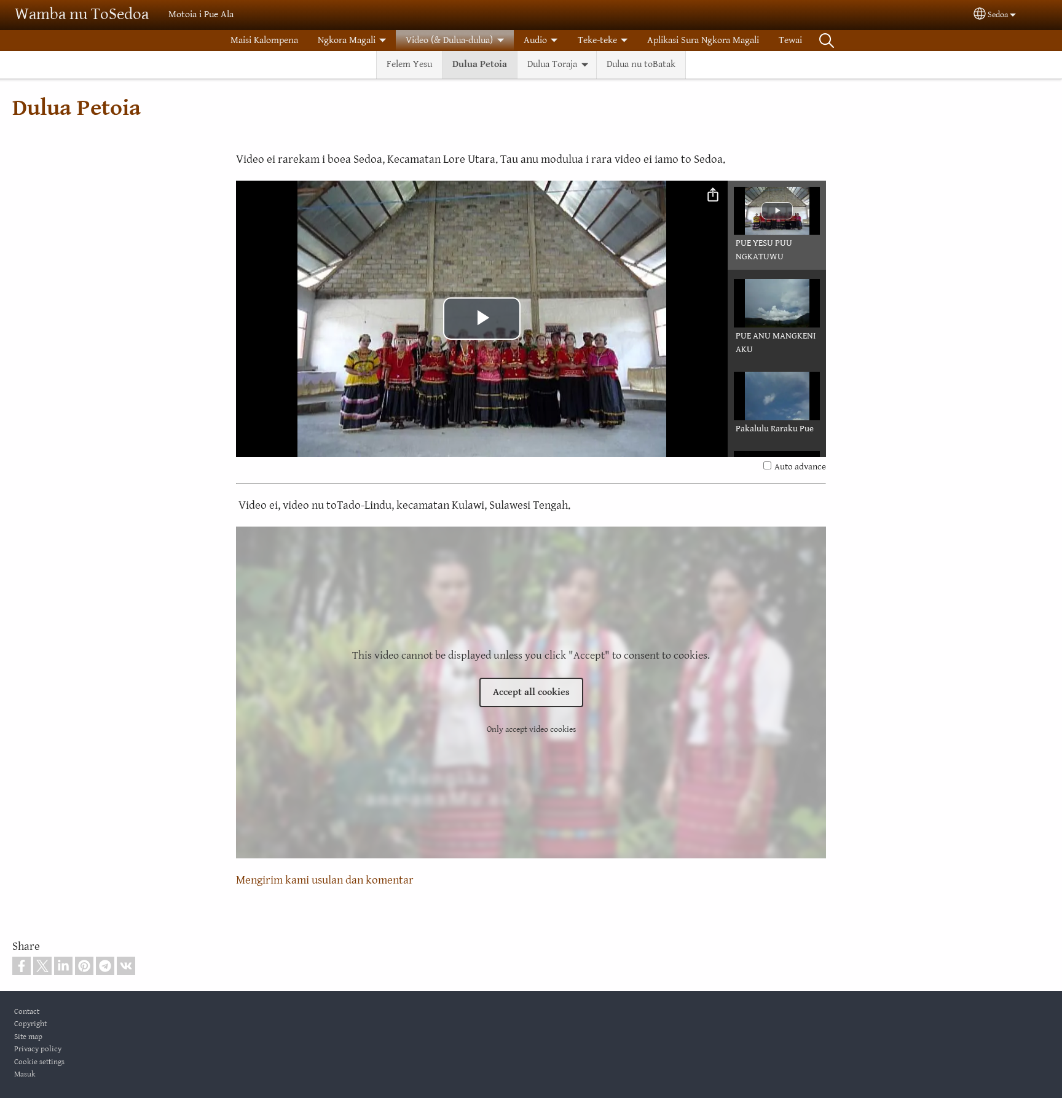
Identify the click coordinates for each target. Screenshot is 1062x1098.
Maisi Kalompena (264, 40)
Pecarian (826, 40)
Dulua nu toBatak (641, 64)
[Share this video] (713, 195)
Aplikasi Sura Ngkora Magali (703, 40)
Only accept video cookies (531, 729)
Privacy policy (37, 1049)
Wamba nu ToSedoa (82, 14)
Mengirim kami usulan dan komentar (325, 880)
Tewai (790, 40)
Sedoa (998, 15)
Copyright (30, 1024)
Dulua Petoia (479, 64)
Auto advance (800, 466)
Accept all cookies (531, 692)
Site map (28, 1036)
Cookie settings (39, 1062)
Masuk (25, 1074)
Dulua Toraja (552, 64)
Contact (26, 1011)
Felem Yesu (409, 64)
